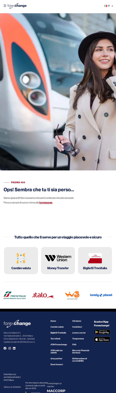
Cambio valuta (57, 327)
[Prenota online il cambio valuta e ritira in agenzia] (21, 260)
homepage (45, 202)
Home (53, 321)
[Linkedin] (14, 348)
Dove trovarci (57, 364)
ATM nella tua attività (57, 351)
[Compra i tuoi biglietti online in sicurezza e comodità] (95, 260)
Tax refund (55, 339)
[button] (5, 6)
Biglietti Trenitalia (58, 333)
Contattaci (77, 327)
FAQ (74, 344)
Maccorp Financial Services (80, 351)
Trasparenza (78, 339)
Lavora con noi (78, 333)
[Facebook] (5, 348)
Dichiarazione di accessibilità (79, 359)
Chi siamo (76, 321)
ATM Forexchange (59, 344)
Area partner (56, 358)
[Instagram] (9, 348)
